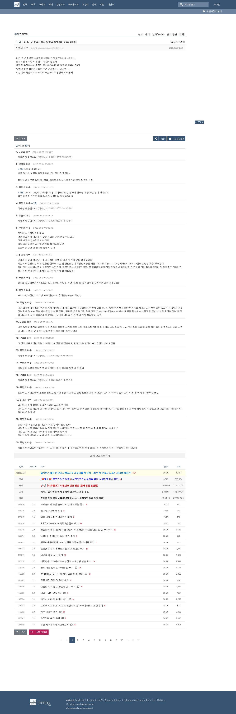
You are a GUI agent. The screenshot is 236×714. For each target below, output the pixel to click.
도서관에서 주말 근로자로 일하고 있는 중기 (62, 504)
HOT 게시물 (41, 632)
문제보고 (161, 700)
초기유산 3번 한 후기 (51, 510)
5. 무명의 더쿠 (23, 215)
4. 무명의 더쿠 (23, 203)
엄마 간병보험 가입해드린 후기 (56, 517)
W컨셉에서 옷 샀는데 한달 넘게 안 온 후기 (62, 574)
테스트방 (139, 700)
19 (65, 555)
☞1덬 (20, 169)
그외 (182, 34)
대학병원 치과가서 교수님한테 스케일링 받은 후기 (66, 561)
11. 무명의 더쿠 (23, 322)
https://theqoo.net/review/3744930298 (46, 48)
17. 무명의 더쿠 (23, 399)
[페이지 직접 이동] (127, 640)
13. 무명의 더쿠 (24, 350)
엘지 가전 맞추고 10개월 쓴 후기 (57, 567)
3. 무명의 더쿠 (23, 187)
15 (94, 561)
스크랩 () (179, 138)
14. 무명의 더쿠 (24, 362)
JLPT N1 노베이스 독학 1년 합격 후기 (59, 523)
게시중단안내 (127, 700)
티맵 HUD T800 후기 (51, 592)
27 (64, 612)
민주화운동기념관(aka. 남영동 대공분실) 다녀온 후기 (67, 542)
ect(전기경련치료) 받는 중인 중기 (58, 536)
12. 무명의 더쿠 (23, 337)
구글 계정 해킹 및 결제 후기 (55, 580)
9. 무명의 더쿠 (23, 290)
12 (81, 523)
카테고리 (21, 34)
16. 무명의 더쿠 (24, 387)
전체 (140, 34)
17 (87, 549)
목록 (23, 138)
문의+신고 (150, 700)
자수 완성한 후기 (49, 611)
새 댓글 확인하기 (101, 455)
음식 (147, 34)
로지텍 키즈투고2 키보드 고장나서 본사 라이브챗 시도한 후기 (72, 605)
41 (90, 574)
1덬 (35, 203)
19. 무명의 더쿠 (24, 442)
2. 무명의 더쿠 (23, 164)
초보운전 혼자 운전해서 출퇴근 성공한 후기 (62, 548)
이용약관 (80, 700)
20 (75, 625)
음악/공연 (172, 34)
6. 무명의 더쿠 (23, 227)
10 (80, 568)
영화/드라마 (158, 34)
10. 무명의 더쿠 (24, 302)
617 (134, 473)
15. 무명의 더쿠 (23, 375)
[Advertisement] (208, 68)
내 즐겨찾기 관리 (214, 11)
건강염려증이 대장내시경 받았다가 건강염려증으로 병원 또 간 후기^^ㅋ (77, 529)
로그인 (217, 4)
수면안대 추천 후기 (50, 618)
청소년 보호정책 (112, 700)
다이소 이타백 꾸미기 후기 (54, 599)
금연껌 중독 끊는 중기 (52, 554)
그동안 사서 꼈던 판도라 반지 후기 (58, 586)
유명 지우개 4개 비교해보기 (55, 624)
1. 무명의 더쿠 (23, 151)
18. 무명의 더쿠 (24, 419)
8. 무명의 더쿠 (23, 277)
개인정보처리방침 (94, 700)
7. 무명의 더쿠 (23, 254)
